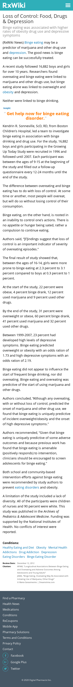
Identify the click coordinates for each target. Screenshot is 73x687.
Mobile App (10, 626)
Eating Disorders (14, 557)
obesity (8, 92)
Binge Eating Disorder (41, 557)
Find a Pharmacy (14, 598)
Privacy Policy (12, 643)
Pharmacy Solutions (16, 632)
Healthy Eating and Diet (18, 547)
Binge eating (33, 42)
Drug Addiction (29, 552)
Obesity (41, 547)
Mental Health (57, 547)
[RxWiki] (14, 5)
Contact (8, 649)
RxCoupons (10, 621)
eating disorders (27, 487)
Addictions (10, 552)
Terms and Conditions (17, 638)
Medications (11, 609)
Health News (11, 604)
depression (17, 52)
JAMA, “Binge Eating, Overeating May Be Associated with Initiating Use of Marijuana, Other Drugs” (42, 577)
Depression (49, 552)
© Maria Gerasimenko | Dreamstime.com (36, 582)
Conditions (10, 615)
